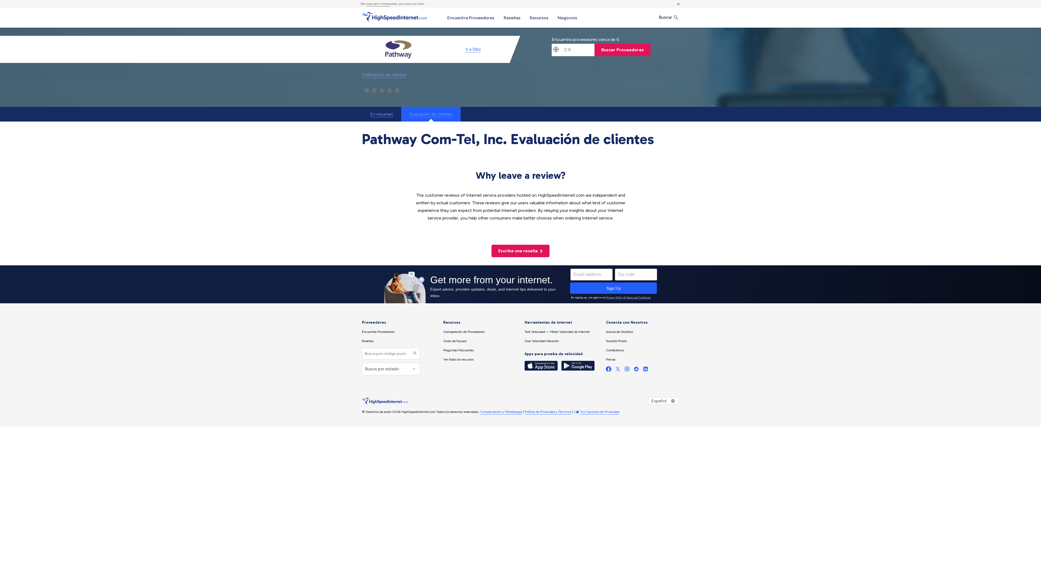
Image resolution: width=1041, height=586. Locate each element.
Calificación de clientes (384, 74)
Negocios (567, 17)
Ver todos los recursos (458, 359)
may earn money (378, 4)
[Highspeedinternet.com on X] (618, 370)
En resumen (381, 114)
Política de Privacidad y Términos (548, 412)
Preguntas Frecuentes (458, 350)
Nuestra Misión (616, 341)
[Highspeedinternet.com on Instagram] (627, 370)
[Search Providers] (414, 353)
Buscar (666, 17)
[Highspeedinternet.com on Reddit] (636, 370)
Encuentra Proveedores (470, 17)
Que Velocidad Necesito (542, 341)
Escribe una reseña (518, 250)
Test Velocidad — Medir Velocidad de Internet (557, 332)
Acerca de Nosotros (619, 332)
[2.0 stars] (374, 90)
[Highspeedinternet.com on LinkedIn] (645, 370)
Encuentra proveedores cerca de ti (585, 39)
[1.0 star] (367, 90)
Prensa (610, 359)
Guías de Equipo (455, 341)
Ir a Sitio (473, 49)
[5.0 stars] (397, 90)
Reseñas (512, 17)
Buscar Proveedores (622, 49)
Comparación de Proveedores (464, 332)
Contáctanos (615, 350)
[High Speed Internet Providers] (394, 17)
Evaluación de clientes (430, 114)
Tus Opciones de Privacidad (599, 412)
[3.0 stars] (382, 90)
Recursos (539, 17)
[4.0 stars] (389, 90)
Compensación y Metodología (501, 412)
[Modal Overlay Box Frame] (520, 284)
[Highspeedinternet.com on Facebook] (608, 370)
